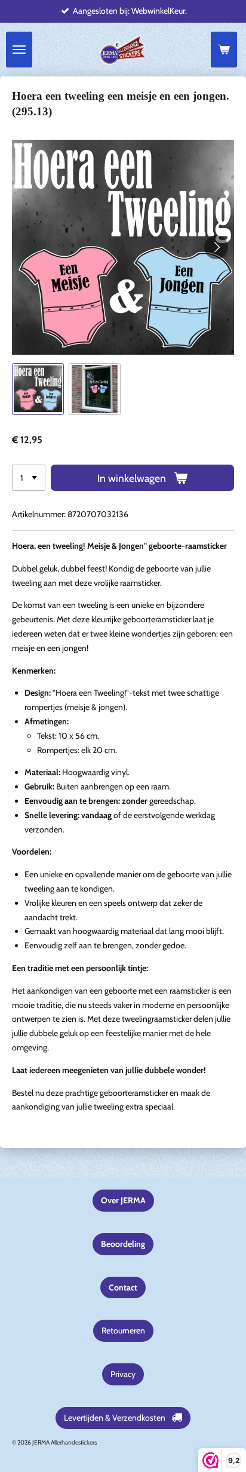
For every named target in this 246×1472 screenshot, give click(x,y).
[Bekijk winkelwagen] (224, 49)
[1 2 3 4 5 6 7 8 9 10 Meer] (28, 478)
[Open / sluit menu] (19, 49)
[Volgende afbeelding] (216, 247)
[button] (38, 389)
